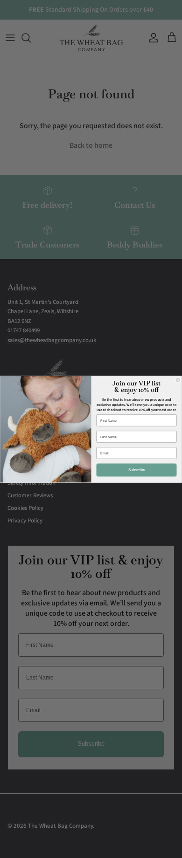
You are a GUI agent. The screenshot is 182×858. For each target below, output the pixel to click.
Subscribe (136, 470)
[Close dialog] (177, 380)
